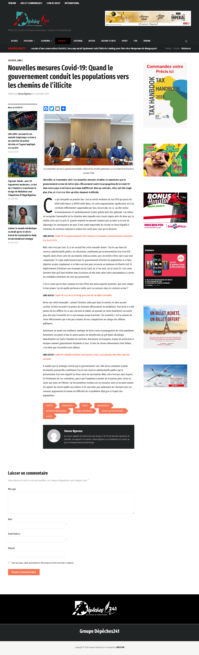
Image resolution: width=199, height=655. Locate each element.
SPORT (124, 41)
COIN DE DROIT (53, 3)
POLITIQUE (28, 41)
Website (11, 548)
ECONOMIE (45, 41)
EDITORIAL (78, 41)
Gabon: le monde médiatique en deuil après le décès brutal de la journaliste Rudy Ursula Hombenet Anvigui (22, 233)
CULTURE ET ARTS (108, 41)
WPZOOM (120, 647)
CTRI (135, 41)
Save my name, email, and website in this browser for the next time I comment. (42, 563)
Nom (10, 519)
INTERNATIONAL (72, 3)
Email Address (14, 533)
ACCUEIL (14, 41)
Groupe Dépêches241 (99, 631)
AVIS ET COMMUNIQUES (31, 3)
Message (12, 489)
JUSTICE (92, 41)
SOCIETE (61, 41)
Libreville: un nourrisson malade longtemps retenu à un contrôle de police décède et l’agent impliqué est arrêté (22, 140)
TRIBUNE (12, 3)
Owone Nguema (24, 93)
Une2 (20, 60)
